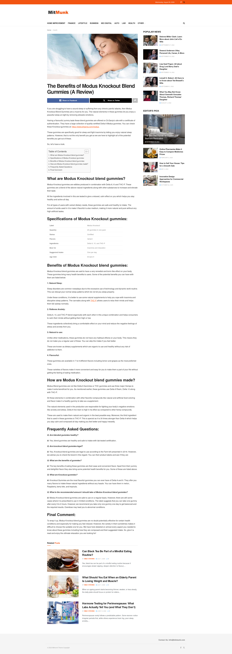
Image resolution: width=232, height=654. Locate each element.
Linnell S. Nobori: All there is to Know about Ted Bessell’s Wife (172, 80)
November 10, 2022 (152, 142)
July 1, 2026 (101, 559)
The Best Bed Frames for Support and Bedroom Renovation (161, 137)
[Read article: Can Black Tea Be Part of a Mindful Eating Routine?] (63, 560)
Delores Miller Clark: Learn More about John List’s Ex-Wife (171, 39)
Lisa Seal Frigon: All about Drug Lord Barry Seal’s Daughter (171, 66)
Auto (116, 23)
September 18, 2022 (167, 72)
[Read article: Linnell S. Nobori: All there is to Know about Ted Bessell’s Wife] (150, 82)
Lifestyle (82, 23)
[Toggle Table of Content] (85, 151)
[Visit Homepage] (58, 12)
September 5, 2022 (167, 86)
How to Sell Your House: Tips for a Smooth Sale (172, 164)
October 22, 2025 (167, 185)
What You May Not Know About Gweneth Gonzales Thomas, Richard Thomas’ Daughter (171, 96)
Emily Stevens (89, 559)
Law (124, 23)
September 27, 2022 (167, 45)
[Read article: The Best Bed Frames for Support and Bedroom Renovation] (164, 129)
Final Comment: (56, 169)
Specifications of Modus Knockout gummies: (67, 158)
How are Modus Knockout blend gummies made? (69, 164)
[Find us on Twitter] (184, 2)
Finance (71, 23)
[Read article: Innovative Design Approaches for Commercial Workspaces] (150, 180)
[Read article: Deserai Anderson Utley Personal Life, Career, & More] (150, 54)
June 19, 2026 (101, 611)
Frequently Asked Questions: (61, 166)
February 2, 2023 (167, 157)
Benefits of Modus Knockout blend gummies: (67, 161)
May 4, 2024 (164, 169)
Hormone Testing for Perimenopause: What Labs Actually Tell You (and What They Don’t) (108, 605)
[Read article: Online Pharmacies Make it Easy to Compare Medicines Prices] (150, 153)
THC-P (94, 300)
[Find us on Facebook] (180, 647)
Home (49, 30)
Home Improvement (56, 23)
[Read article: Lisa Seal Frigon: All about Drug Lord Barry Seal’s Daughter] (150, 68)
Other (141, 23)
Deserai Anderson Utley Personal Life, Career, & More (172, 51)
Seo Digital (106, 23)
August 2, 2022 (166, 103)
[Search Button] (184, 23)
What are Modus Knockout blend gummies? (67, 155)
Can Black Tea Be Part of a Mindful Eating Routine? (107, 553)
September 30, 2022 (167, 56)
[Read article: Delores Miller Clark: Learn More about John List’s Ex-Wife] (150, 40)
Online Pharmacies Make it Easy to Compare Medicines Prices (171, 152)
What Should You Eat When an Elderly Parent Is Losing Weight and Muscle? (109, 579)
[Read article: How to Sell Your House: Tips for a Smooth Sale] (150, 167)
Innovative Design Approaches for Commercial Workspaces (171, 179)
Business (94, 23)
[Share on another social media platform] (135, 100)
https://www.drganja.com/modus (85, 126)
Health (131, 23)
